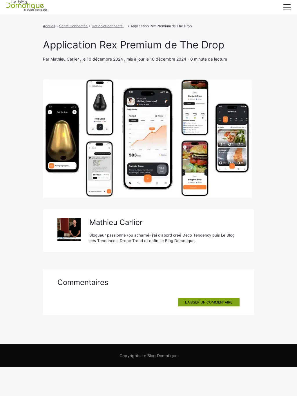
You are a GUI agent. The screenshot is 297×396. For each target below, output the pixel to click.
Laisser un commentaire (208, 302)
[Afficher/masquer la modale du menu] (286, 7)
